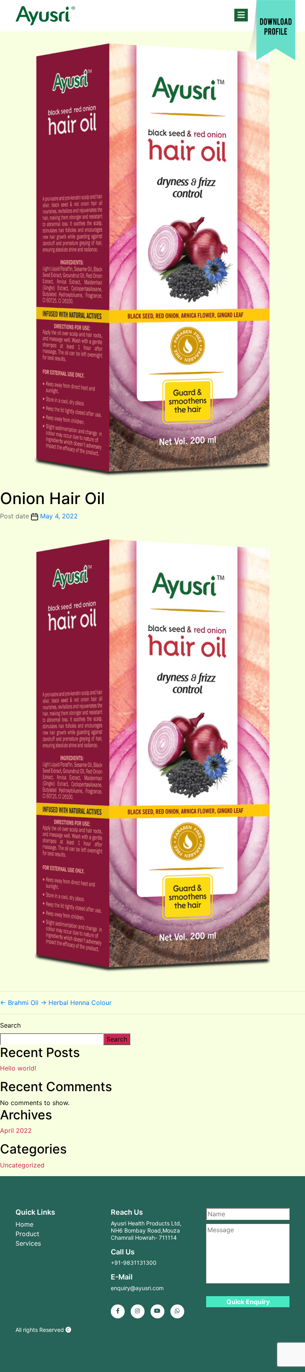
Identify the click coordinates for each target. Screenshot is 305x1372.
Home (24, 1224)
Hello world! (18, 1068)
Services (28, 1243)
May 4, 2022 (59, 516)
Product (27, 1234)
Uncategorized (22, 1165)
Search (10, 1025)
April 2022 (16, 1130)
